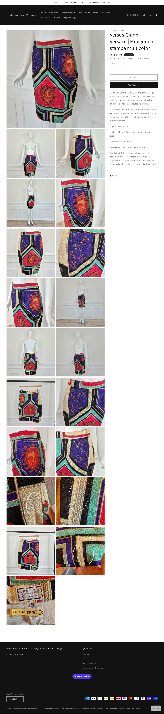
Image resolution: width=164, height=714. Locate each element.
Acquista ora (134, 85)
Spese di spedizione (129, 59)
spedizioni (87, 654)
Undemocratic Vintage (19, 708)
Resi (84, 659)
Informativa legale (133, 708)
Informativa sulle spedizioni (115, 708)
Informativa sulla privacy (70, 708)
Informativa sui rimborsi (51, 708)
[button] (68, 12)
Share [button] (114, 176)
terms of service (89, 663)
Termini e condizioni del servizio (92, 708)
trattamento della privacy (93, 668)
